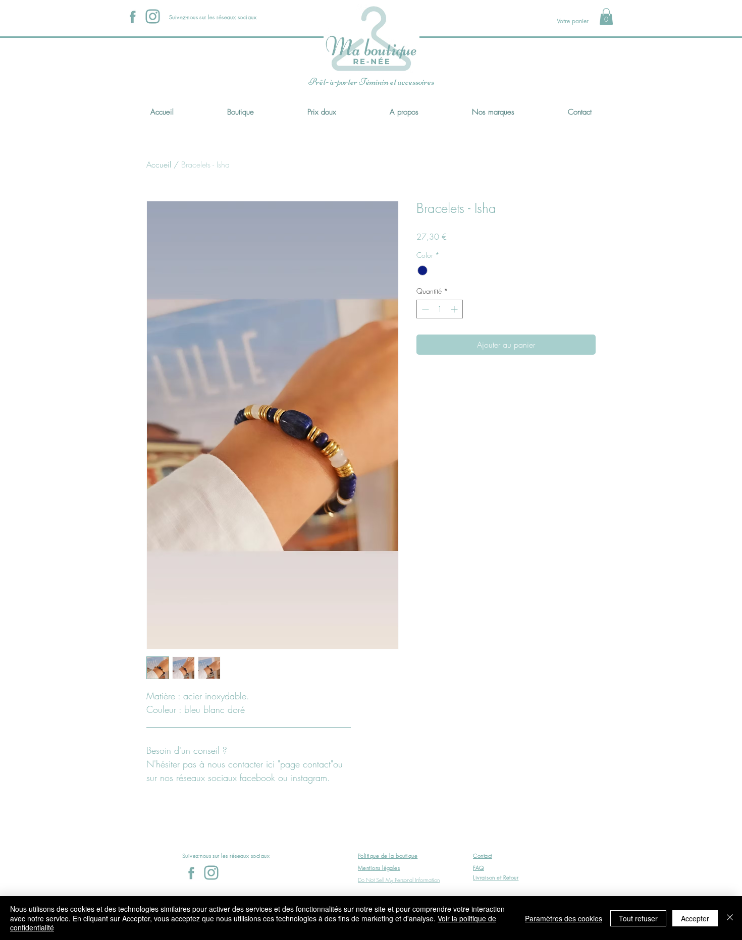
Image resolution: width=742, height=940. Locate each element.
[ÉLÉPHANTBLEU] (153, 16)
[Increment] (455, 309)
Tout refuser (638, 918)
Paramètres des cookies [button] (563, 918)
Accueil (158, 164)
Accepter (695, 918)
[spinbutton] (440, 309)
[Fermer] (730, 918)
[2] (132, 16)
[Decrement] (424, 309)
